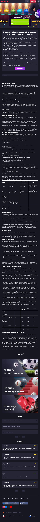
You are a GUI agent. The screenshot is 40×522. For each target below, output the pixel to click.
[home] (4, 1)
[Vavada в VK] (6, 507)
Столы (11, 498)
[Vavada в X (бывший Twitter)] (9, 507)
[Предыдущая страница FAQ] (16, 437)
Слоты (4, 498)
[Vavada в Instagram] (3, 507)
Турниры (16, 498)
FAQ (27, 498)
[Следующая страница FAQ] (23, 437)
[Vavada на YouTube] (11, 507)
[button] (38, 13)
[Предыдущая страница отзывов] (16, 491)
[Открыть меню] (39, 1)
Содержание (22, 498)
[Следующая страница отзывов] (23, 491)
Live (8, 498)
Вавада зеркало (20, 68)
